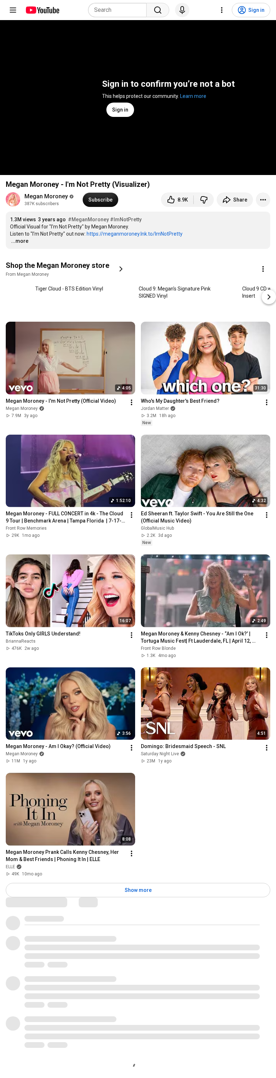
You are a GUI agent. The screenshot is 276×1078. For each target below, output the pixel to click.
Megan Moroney (46, 196)
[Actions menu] (263, 269)
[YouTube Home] (42, 10)
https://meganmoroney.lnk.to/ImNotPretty (135, 234)
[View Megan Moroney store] (121, 269)
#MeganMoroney (88, 219)
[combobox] (119, 10)
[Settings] (221, 10)
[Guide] (13, 10)
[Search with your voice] (182, 10)
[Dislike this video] (204, 200)
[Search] (157, 10)
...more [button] (19, 241)
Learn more (193, 96)
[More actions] (263, 200)
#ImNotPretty (126, 219)
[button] (67, 268)
